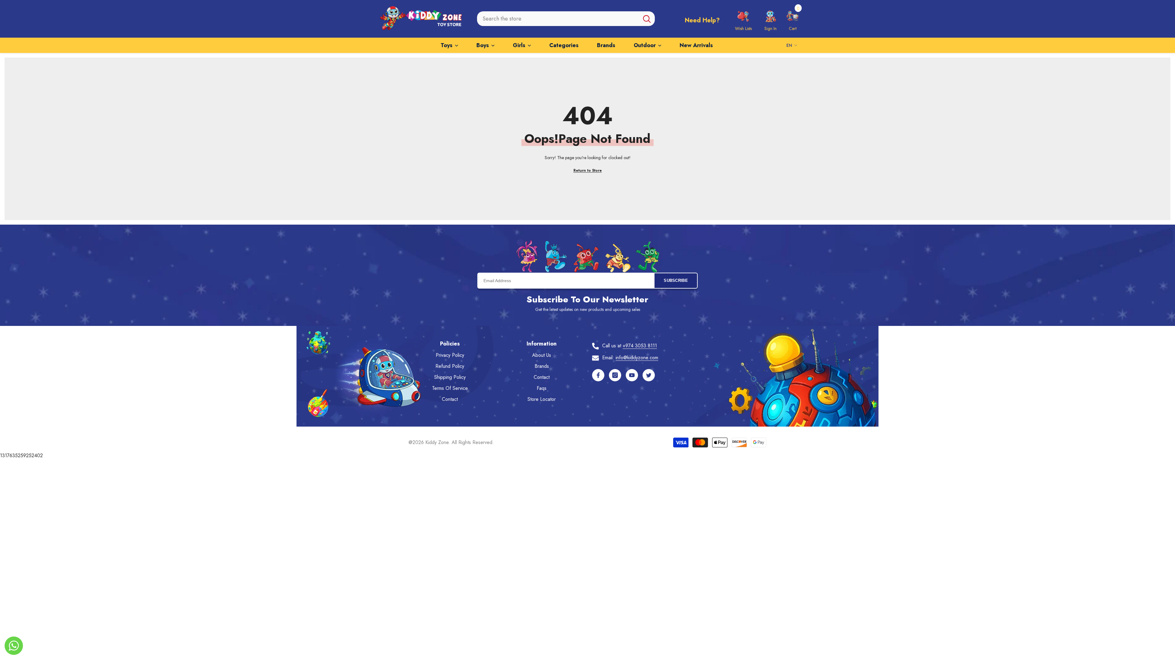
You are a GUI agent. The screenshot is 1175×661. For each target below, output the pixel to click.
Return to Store (587, 170)
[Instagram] (615, 375)
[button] (792, 19)
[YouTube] (632, 375)
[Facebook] (598, 375)
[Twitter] (649, 375)
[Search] (566, 18)
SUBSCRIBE (676, 280)
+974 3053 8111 (640, 345)
